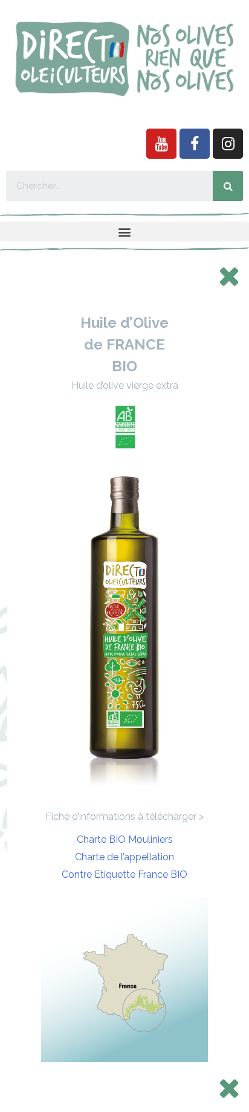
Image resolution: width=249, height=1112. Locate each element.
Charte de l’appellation (124, 857)
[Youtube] (161, 144)
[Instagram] (228, 144)
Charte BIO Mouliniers (125, 839)
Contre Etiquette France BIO (124, 874)
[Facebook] (194, 144)
